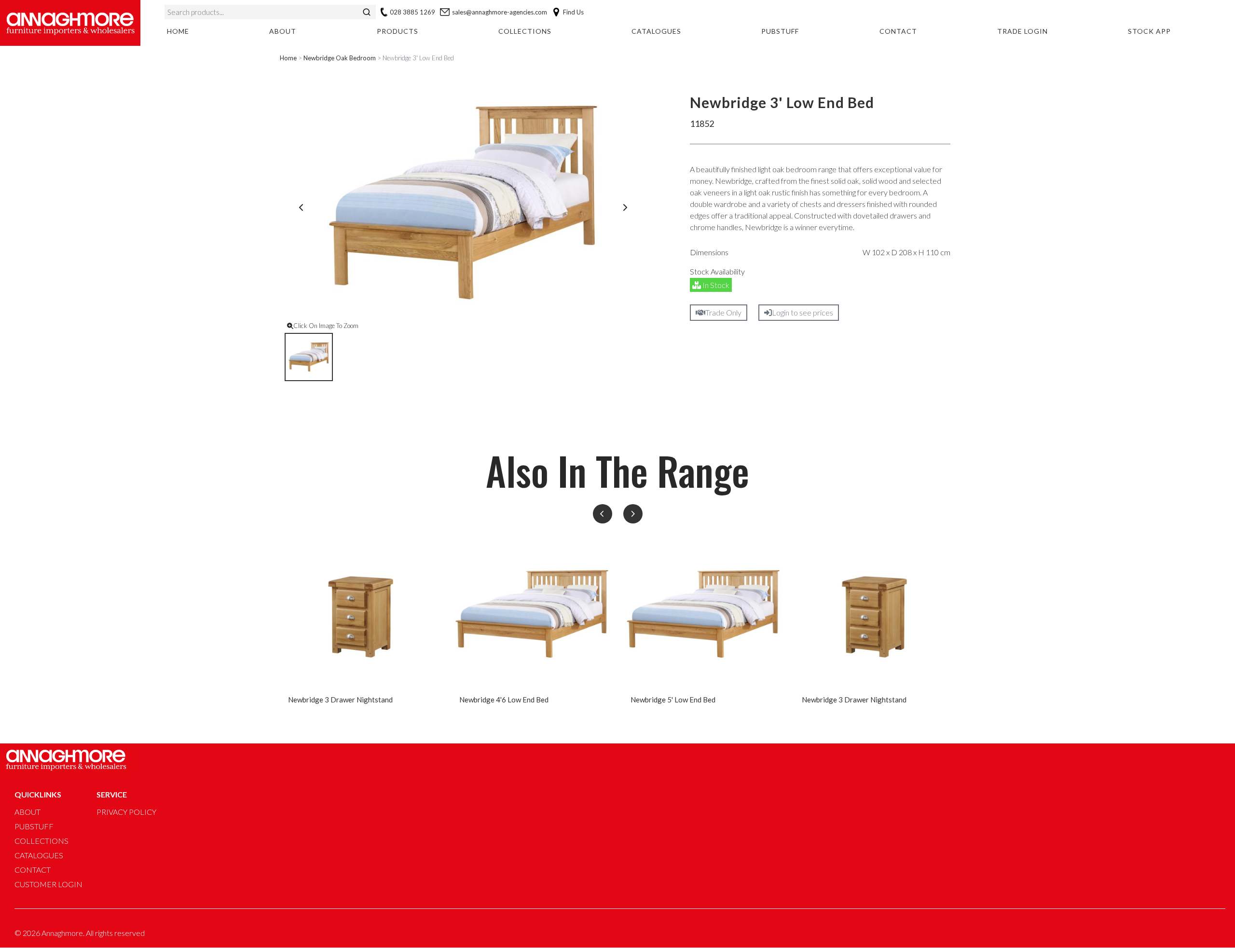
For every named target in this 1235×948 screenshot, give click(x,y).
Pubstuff (780, 31)
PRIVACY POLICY (126, 811)
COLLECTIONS (41, 840)
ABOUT (27, 811)
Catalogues (656, 31)
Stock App (1149, 31)
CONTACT (32, 869)
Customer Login (48, 884)
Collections (524, 31)
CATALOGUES (38, 855)
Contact (898, 31)
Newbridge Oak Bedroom (339, 58)
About (282, 31)
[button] (602, 513)
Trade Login (1022, 31)
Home (178, 31)
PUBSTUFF (34, 826)
